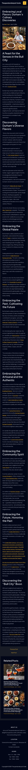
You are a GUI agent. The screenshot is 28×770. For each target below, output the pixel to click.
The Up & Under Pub (14, 634)
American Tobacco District (9, 322)
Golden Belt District (14, 532)
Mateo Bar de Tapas (15, 186)
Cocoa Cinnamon (7, 476)
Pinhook (4, 284)
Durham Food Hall (7, 424)
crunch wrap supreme (17, 439)
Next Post (14, 652)
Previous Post (14, 649)
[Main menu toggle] (24, 3)
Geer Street (5, 467)
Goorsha (15, 395)
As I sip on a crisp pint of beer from (11, 562)
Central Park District (14, 411)
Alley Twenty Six (6, 210)
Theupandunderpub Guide (11, 3)
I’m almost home (12, 86)
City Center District (13, 155)
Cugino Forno (15, 567)
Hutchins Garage (15, 491)
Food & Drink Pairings (9, 687)
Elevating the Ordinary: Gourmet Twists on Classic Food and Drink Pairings (13, 709)
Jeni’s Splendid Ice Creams (15, 400)
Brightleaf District (7, 391)
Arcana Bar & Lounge (15, 282)
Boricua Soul (15, 335)
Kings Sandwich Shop (11, 478)
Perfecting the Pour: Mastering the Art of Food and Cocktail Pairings (13, 683)
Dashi (9, 238)
